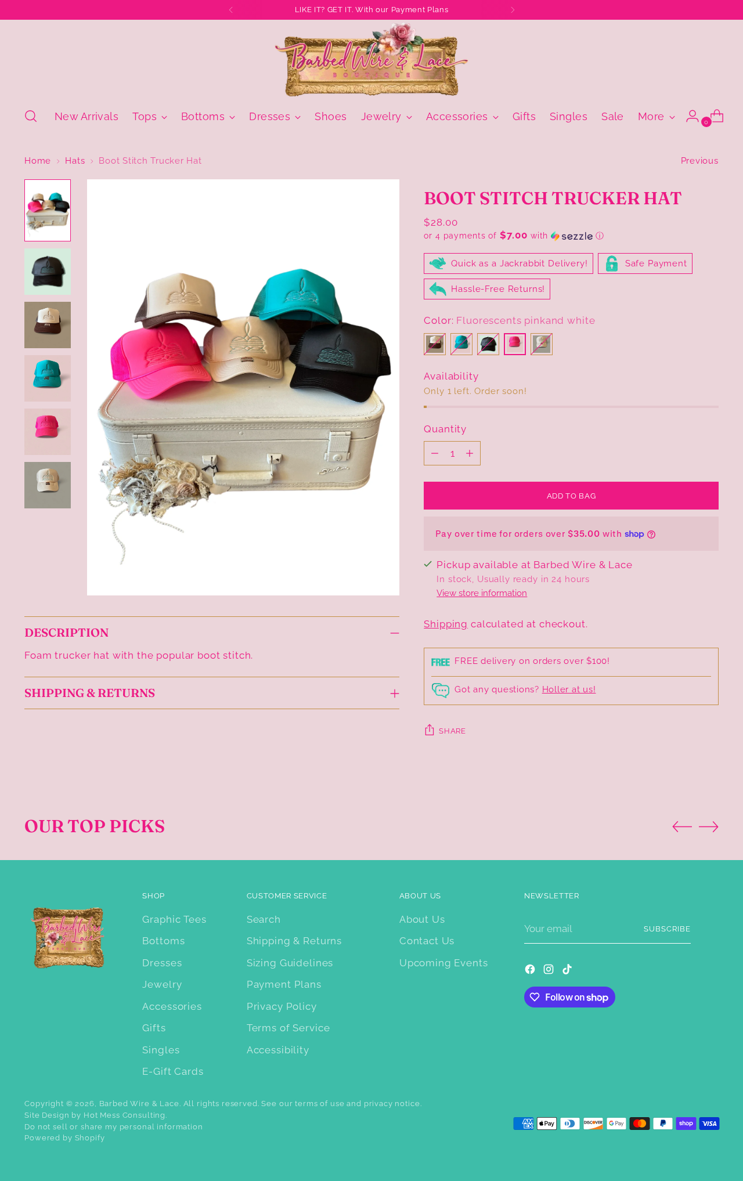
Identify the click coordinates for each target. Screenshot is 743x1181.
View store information (482, 593)
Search (264, 919)
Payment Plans (284, 984)
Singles (160, 1050)
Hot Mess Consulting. (125, 1115)
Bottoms (163, 941)
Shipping (446, 624)
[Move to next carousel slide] (709, 826)
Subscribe (667, 928)
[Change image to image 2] (47, 271)
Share (452, 731)
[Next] (512, 10)
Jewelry (162, 984)
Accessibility (278, 1050)
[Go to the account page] (687, 116)
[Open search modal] (30, 116)
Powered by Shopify (64, 1137)
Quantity (445, 429)
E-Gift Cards (172, 1071)
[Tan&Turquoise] (542, 344)
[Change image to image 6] (47, 485)
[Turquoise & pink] (461, 344)
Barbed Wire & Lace (139, 1103)
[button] (571, 235)
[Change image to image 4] (47, 378)
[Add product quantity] (469, 453)
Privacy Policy (282, 1006)
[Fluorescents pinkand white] (515, 344)
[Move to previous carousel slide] (682, 827)
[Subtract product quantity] (434, 453)
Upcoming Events (443, 963)
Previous (700, 161)
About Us (422, 919)
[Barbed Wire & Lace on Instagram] (550, 971)
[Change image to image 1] (47, 210)
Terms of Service (288, 1028)
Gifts (153, 1028)
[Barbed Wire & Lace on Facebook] (531, 971)
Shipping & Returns (294, 941)
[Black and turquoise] (488, 344)
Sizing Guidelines (290, 963)
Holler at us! (569, 689)
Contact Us (427, 941)
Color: (509, 320)
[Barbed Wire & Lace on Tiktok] (568, 971)
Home (37, 161)
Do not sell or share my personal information (113, 1126)
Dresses (162, 963)
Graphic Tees (174, 919)
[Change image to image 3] (47, 325)
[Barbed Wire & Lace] (371, 59)
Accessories (171, 1006)
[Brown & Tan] (435, 344)
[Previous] (231, 10)
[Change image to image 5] (47, 432)
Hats (75, 161)
